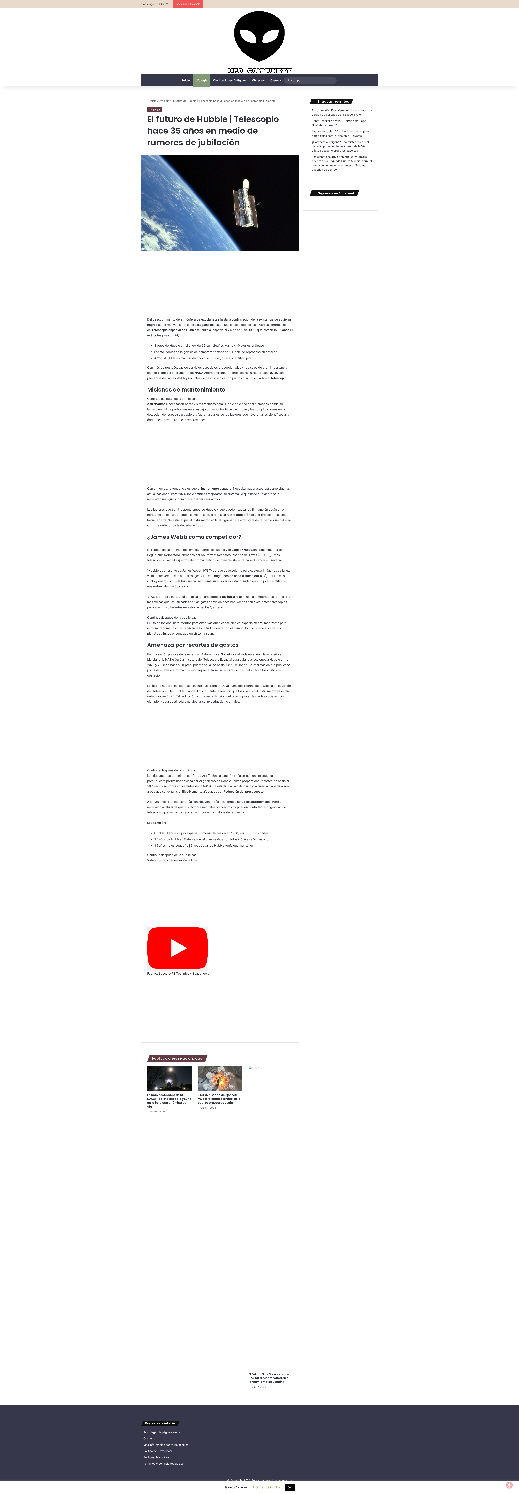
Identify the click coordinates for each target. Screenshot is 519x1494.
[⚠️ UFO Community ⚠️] (259, 43)
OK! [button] (290, 1487)
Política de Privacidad (157, 1451)
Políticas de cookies (156, 1457)
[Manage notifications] (509, 1485)
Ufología (201, 80)
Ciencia (275, 80)
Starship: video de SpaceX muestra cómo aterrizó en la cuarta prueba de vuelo (219, 1099)
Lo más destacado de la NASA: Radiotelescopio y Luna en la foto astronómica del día (169, 1101)
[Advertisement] (220, 286)
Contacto (149, 1438)
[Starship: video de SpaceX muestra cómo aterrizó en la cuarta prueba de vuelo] (220, 1078)
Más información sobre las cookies (165, 1444)
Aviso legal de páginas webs (161, 1432)
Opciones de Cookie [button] (266, 1487)
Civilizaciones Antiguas (229, 80)
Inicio (186, 80)
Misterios (258, 80)
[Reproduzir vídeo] (177, 949)
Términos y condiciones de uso (163, 1463)
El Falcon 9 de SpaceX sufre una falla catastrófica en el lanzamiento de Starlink (269, 1378)
